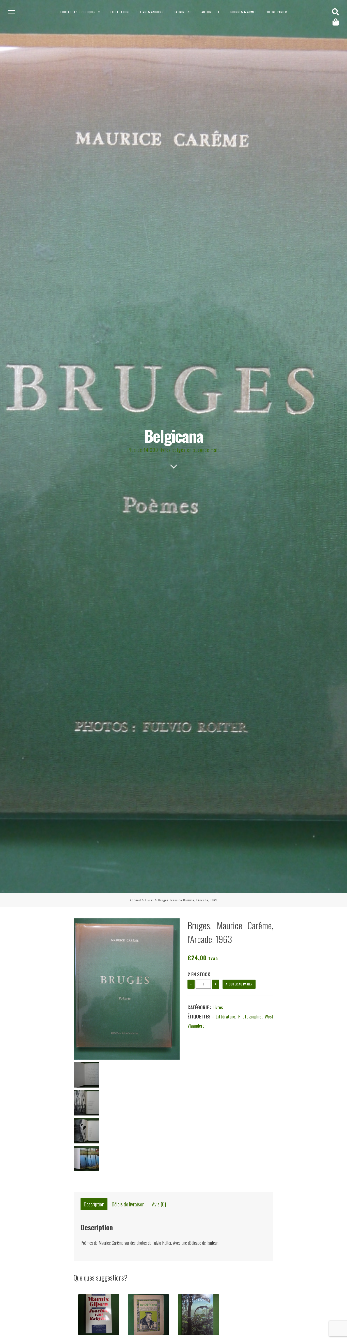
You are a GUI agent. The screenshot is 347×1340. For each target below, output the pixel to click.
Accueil (135, 900)
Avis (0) (159, 1204)
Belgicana (173, 435)
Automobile (210, 12)
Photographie (249, 1016)
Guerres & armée (243, 12)
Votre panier (276, 12)
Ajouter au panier (239, 984)
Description (94, 1204)
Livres (149, 900)
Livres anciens (152, 12)
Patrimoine (182, 12)
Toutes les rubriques (78, 12)
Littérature (120, 12)
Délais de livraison (128, 1204)
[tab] (94, 1204)
